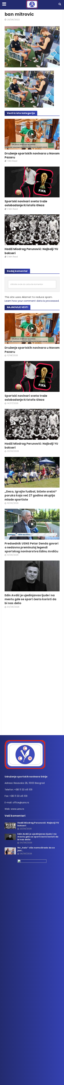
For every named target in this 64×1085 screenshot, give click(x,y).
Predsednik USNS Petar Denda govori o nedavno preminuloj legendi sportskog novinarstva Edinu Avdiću (31, 547)
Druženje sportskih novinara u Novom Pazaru (32, 155)
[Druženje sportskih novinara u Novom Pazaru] (32, 134)
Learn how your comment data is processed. (32, 300)
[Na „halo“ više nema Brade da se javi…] (10, 850)
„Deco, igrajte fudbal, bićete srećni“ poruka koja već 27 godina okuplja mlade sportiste (31, 495)
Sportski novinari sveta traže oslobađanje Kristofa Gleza (26, 203)
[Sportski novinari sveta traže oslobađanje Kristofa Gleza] (32, 181)
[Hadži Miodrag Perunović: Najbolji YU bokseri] (32, 229)
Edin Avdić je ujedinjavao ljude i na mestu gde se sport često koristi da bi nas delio (30, 599)
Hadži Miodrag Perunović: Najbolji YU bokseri (31, 251)
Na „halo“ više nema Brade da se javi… (36, 849)
